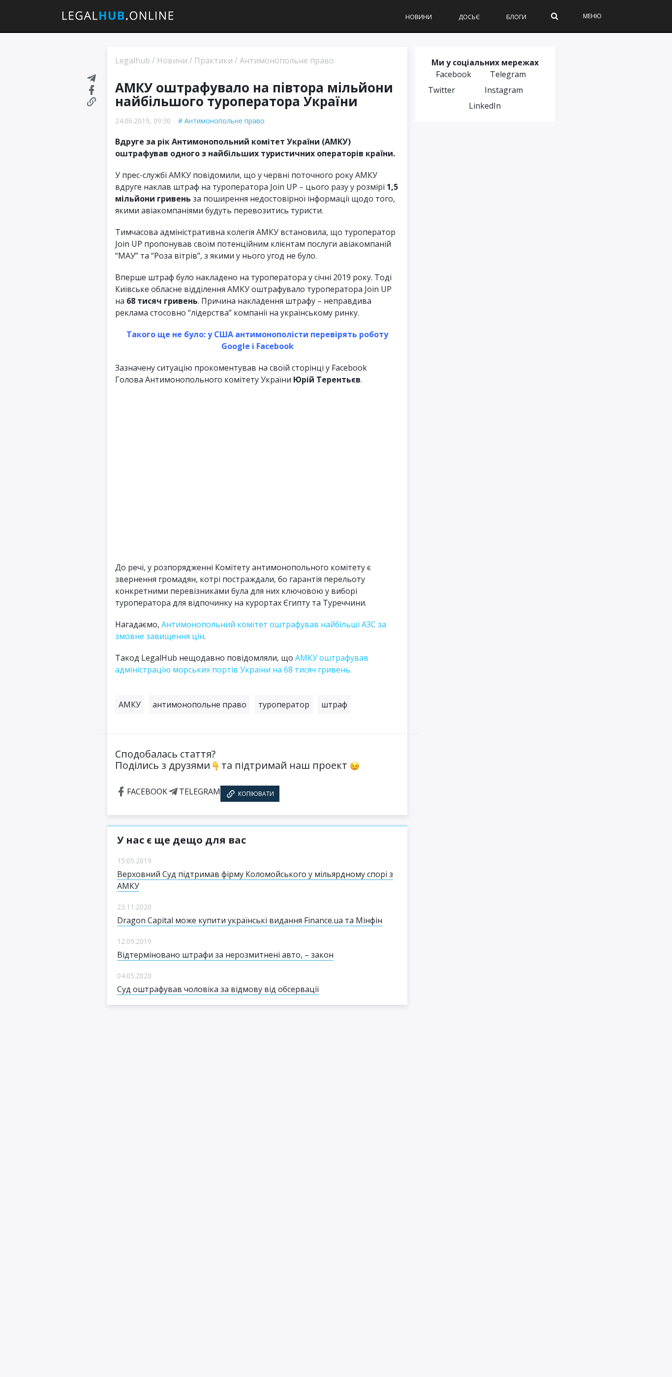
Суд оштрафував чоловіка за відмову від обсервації (218, 989)
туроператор (283, 704)
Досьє (469, 17)
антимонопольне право (199, 704)
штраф (334, 704)
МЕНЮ (592, 16)
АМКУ (130, 704)
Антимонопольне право (224, 120)
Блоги (516, 17)
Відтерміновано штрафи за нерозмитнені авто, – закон (225, 954)
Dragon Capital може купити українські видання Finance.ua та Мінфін (249, 920)
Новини (418, 17)
